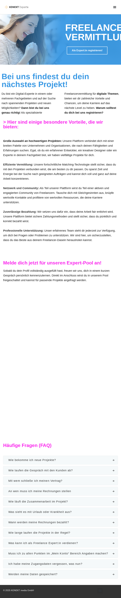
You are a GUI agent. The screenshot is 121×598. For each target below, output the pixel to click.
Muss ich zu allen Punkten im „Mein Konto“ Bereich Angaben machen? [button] (58, 553)
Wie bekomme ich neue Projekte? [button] (32, 460)
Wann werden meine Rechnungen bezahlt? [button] (38, 522)
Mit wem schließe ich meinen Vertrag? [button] (35, 480)
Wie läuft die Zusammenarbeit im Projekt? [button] (38, 501)
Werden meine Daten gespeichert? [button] (33, 574)
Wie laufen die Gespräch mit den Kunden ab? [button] (40, 470)
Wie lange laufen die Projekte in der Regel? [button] (39, 532)
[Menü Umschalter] (114, 7)
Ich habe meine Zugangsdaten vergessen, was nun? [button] (45, 563)
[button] (100, 590)
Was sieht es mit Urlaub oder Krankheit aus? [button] (40, 512)
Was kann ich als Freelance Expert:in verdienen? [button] (43, 543)
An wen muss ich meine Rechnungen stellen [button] (39, 491)
